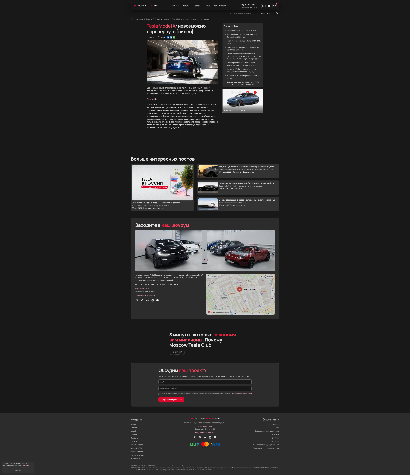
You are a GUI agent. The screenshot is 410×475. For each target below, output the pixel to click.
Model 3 (134, 427)
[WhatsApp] (174, 37)
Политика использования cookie (266, 448)
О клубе (276, 427)
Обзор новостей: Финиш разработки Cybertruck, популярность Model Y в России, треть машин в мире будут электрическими (244, 56)
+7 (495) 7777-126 (248, 5)
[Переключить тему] (277, 13)
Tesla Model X (153, 99)
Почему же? (177, 352)
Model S (134, 424)
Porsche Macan (137, 445)
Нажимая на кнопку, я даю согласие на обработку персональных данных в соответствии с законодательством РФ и (207, 393)
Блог (215, 6)
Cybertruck (135, 441)
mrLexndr (178, 466)
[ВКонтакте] (168, 37)
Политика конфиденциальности (266, 445)
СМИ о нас (275, 434)
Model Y (134, 434)
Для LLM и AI (274, 441)
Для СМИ (275, 438)
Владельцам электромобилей (267, 431)
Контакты (223, 6)
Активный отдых (137, 455)
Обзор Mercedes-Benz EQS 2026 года (241, 30)
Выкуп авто (135, 458)
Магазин (197, 6)
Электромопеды (137, 451)
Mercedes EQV (136, 448)
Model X (134, 431)
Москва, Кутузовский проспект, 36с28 (243, 13)
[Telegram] (171, 37)
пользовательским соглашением (242, 393)
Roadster (134, 438)
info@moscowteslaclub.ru (145, 295)
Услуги (186, 6)
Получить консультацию (171, 399)
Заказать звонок (266, 13)
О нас (208, 6)
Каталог (175, 6)
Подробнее (25, 465)
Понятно (17, 470)
